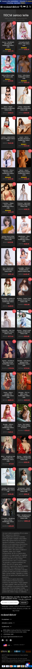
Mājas (6, 18)
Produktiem (5, 619)
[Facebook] (2, 640)
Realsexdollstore (15, 655)
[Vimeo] (10, 640)
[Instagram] (6, 640)
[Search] (21, 6)
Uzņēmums (5, 626)
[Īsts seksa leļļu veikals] (11, 7)
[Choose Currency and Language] (24, 6)
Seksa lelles (13, 18)
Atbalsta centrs (7, 623)
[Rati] (30, 6)
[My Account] (27, 6)
